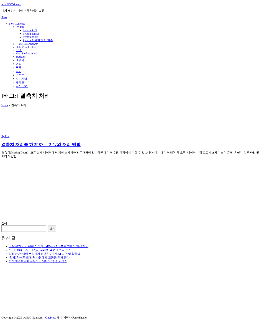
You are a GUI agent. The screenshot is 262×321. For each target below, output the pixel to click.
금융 (18, 67)
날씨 (18, 71)
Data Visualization (26, 47)
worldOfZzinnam (11, 4)
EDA (19, 50)
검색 (4, 223)
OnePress (50, 317)
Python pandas (31, 33)
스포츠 (20, 74)
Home (4, 105)
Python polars (30, 36)
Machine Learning (26, 53)
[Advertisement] (108, 197)
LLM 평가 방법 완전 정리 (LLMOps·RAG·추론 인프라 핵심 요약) (49, 246)
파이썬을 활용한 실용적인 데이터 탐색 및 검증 (38, 261)
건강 (18, 63)
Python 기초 (30, 30)
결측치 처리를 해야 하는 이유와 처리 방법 (41, 144)
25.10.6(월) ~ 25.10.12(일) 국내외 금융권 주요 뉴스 (40, 249)
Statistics (20, 56)
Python (20, 26)
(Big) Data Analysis (27, 43)
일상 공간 (22, 86)
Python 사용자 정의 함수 (38, 40)
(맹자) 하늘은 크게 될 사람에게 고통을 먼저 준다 (39, 257)
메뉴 (4, 17)
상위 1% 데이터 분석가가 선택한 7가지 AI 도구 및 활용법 (44, 253)
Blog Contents (17, 23)
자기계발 (21, 78)
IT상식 (20, 60)
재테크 (20, 82)
